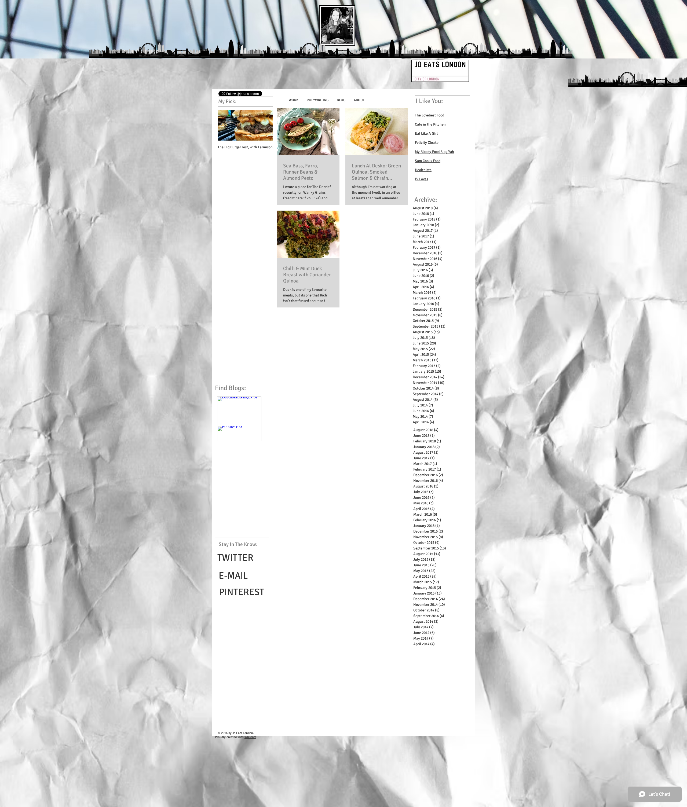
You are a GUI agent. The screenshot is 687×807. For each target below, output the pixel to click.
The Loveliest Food (429, 115)
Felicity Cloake (426, 142)
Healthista (423, 170)
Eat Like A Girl (426, 133)
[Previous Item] (226, 125)
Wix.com (250, 737)
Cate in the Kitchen (430, 124)
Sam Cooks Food (427, 161)
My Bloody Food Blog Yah (434, 151)
